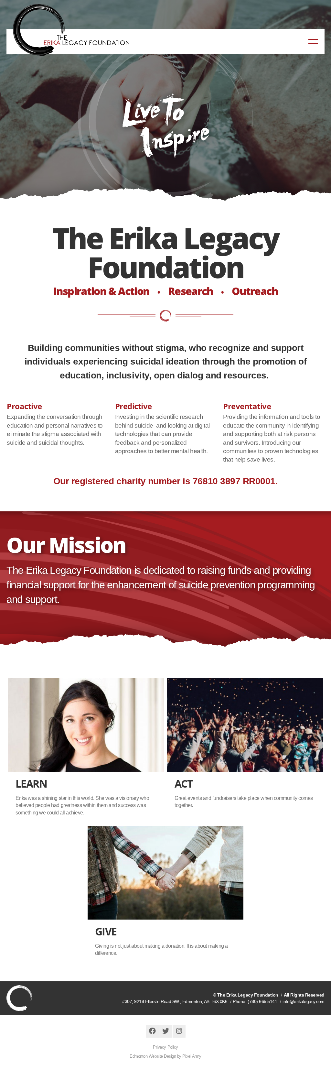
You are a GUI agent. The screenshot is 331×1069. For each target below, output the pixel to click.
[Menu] (313, 41)
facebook (152, 1031)
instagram (179, 1031)
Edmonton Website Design (153, 1056)
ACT (184, 783)
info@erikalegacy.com (304, 1001)
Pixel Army (191, 1056)
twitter (165, 1031)
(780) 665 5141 (262, 1001)
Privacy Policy (165, 1047)
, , (174, 1001)
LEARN (31, 783)
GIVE (106, 931)
